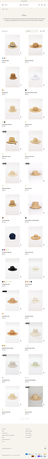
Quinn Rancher (28, 412)
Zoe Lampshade (5, 220)
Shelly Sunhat (28, 124)
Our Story (4, 429)
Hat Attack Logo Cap (6, 252)
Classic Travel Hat (6, 412)
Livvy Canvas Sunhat (30, 348)
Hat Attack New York (8, 455)
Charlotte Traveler (29, 316)
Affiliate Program (29, 431)
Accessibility (28, 437)
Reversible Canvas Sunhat (31, 92)
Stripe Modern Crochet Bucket (32, 220)
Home (3, 9)
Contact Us (28, 429)
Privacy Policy (28, 433)
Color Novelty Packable (30, 380)
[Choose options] (20, 53)
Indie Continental (29, 252)
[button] (41, 5)
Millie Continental (29, 60)
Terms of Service (29, 435)
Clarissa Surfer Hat (29, 156)
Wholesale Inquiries (6, 439)
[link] (19, 418)
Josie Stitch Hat (5, 316)
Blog (3, 437)
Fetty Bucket (5, 92)
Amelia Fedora (28, 188)
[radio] (3, 58)
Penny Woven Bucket (7, 124)
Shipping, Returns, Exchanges (8, 435)
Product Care (4, 433)
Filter (43, 31)
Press (3, 441)
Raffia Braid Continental (7, 348)
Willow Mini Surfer (6, 156)
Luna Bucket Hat (6, 380)
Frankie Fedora (5, 60)
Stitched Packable (6, 188)
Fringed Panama (6, 284)
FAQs (3, 431)
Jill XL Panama (28, 284)
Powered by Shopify (16, 455)
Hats (7, 9)
